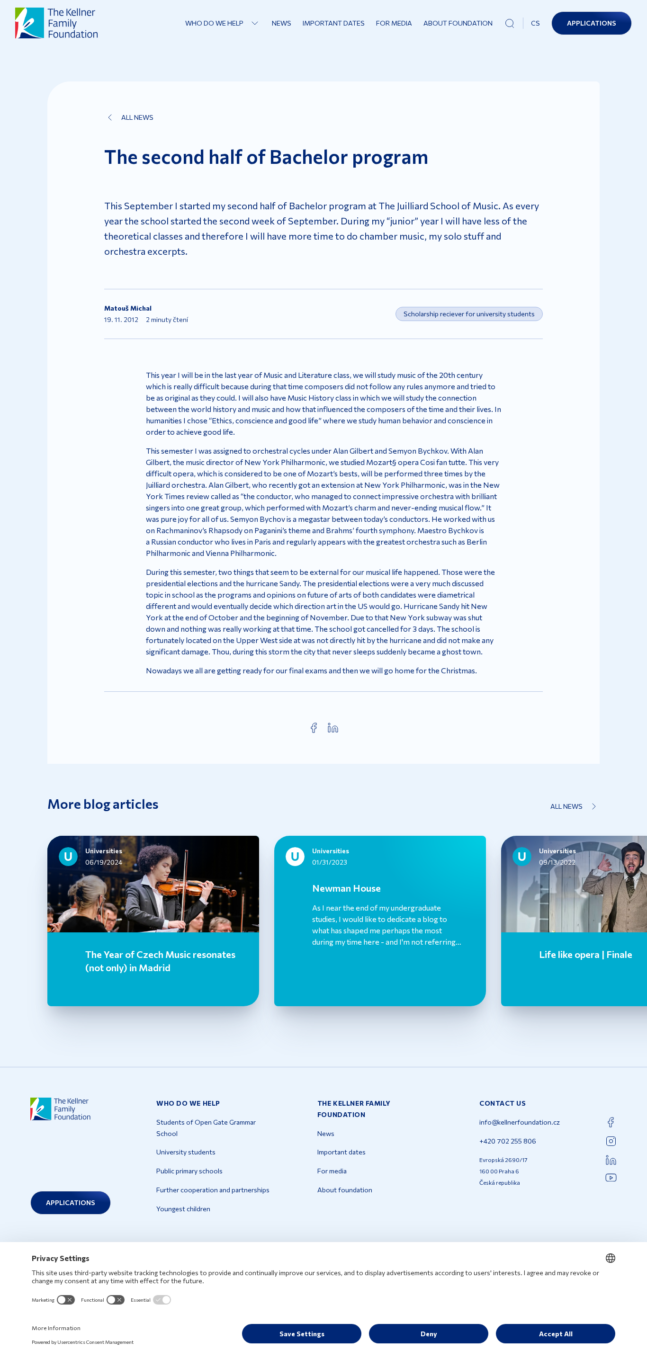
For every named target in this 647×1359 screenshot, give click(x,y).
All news (137, 117)
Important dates (334, 23)
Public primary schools (189, 1171)
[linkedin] (333, 727)
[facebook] (314, 727)
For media (394, 23)
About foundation (458, 23)
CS (535, 23)
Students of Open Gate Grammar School (206, 1127)
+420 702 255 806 (507, 1141)
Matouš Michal (128, 308)
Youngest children (183, 1209)
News (281, 23)
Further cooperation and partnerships (213, 1190)
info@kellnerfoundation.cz (519, 1122)
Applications (591, 23)
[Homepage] (57, 23)
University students (186, 1152)
